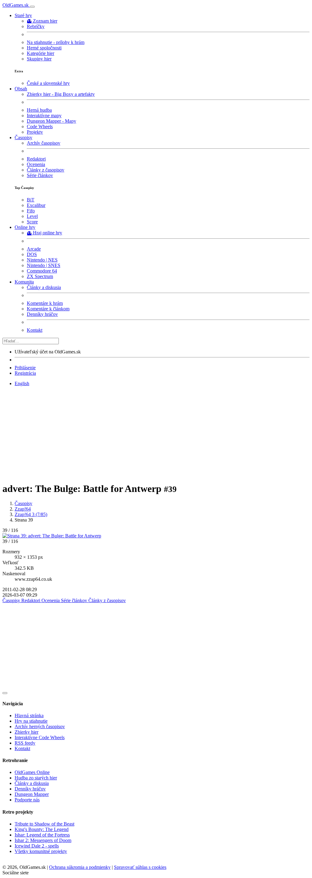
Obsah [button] (21, 88)
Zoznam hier (45, 20)
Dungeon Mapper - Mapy (51, 121)
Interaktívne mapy (44, 115)
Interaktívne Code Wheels (40, 737)
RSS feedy (25, 743)
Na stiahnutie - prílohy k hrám (55, 42)
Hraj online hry (47, 232)
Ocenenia (36, 164)
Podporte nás (27, 799)
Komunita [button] (24, 281)
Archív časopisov (43, 143)
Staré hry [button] (23, 15)
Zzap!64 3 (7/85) (31, 514)
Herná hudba (39, 110)
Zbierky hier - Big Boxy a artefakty (61, 94)
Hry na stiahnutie (31, 721)
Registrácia (25, 373)
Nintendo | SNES (43, 265)
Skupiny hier (39, 58)
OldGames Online (32, 772)
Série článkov (40, 175)
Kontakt (34, 330)
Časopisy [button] (23, 137)
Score (32, 221)
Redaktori (36, 158)
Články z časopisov (45, 169)
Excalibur (36, 205)
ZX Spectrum (40, 276)
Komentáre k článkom (48, 308)
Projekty (35, 132)
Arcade (34, 248)
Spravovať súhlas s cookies (140, 867)
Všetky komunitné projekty (41, 851)
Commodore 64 (42, 270)
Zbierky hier (26, 732)
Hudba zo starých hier (36, 777)
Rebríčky (35, 26)
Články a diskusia (44, 287)
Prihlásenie (25, 367)
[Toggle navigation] (32, 7)
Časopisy (23, 503)
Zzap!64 (23, 508)
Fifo (31, 210)
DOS (32, 254)
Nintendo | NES (42, 259)
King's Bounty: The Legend (42, 829)
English (22, 383)
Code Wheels (40, 126)
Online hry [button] (25, 227)
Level (32, 216)
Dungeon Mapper (32, 794)
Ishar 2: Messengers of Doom (43, 840)
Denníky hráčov (42, 314)
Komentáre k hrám (45, 303)
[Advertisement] (156, 434)
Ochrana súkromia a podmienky (80, 867)
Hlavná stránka (29, 715)
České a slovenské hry (48, 83)
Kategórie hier (40, 53)
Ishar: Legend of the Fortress (42, 834)
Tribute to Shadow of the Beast (44, 823)
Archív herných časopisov (40, 726)
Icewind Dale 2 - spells (37, 845)
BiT (30, 199)
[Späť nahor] (4, 693)
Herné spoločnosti (44, 47)
